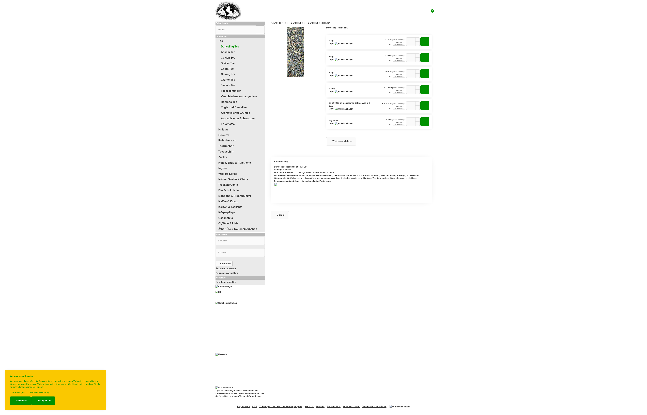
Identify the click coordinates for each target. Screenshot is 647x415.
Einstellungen (18, 392)
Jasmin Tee (228, 85)
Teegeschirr (226, 151)
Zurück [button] (280, 215)
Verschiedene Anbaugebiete (239, 96)
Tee (220, 41)
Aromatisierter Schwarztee (238, 118)
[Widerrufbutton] (400, 406)
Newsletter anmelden (226, 282)
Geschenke (225, 218)
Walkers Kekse (227, 173)
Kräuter (223, 129)
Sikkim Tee (228, 63)
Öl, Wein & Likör (228, 223)
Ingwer (222, 168)
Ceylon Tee (228, 57)
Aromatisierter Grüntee (235, 112)
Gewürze (223, 135)
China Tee (227, 68)
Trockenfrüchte (228, 184)
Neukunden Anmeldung (227, 273)
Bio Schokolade (228, 190)
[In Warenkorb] (424, 41)
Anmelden (225, 263)
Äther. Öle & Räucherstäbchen (237, 229)
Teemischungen (231, 90)
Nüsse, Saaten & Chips (233, 179)
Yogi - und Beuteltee (234, 107)
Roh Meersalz (227, 140)
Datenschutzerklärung (38, 392)
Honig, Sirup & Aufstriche (234, 162)
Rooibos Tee (229, 102)
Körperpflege (226, 212)
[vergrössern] (295, 52)
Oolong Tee (228, 74)
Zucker (222, 157)
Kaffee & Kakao (228, 201)
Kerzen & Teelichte (230, 207)
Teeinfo (320, 406)
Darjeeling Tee (230, 46)
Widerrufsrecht (351, 406)
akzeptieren (44, 400)
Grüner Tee (228, 79)
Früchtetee (228, 124)
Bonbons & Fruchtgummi (234, 195)
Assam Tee (228, 52)
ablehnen (21, 400)
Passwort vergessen (226, 268)
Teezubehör (226, 146)
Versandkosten (399, 44)
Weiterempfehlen (342, 141)
